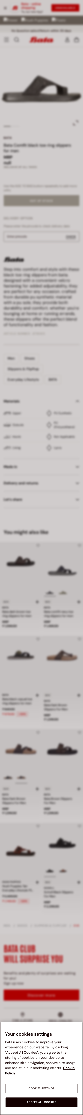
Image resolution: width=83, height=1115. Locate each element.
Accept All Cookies (41, 1102)
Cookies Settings (41, 1088)
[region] (41, 1068)
